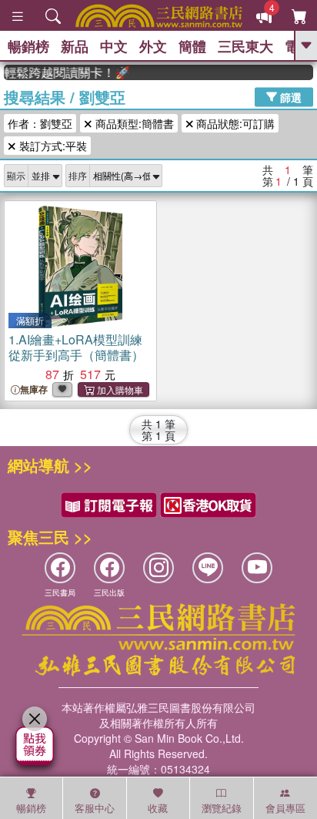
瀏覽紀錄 (222, 808)
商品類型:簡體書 (133, 123)
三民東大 (245, 46)
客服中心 (95, 808)
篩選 (289, 96)
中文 (114, 46)
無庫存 (34, 389)
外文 (153, 46)
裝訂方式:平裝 (51, 145)
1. (76, 347)
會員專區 (285, 808)
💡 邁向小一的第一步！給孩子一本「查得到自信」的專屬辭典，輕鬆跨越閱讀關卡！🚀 (63, 72)
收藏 (158, 808)
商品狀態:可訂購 (234, 123)
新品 (74, 46)
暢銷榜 (28, 46)
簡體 (192, 46)
